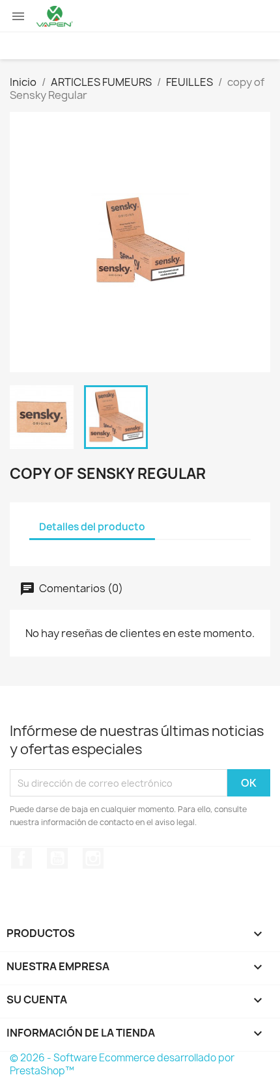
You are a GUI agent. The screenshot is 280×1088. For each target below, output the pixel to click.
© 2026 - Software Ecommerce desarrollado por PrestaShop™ (122, 1064)
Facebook (21, 858)
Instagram (93, 858)
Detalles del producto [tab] (92, 527)
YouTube (57, 858)
